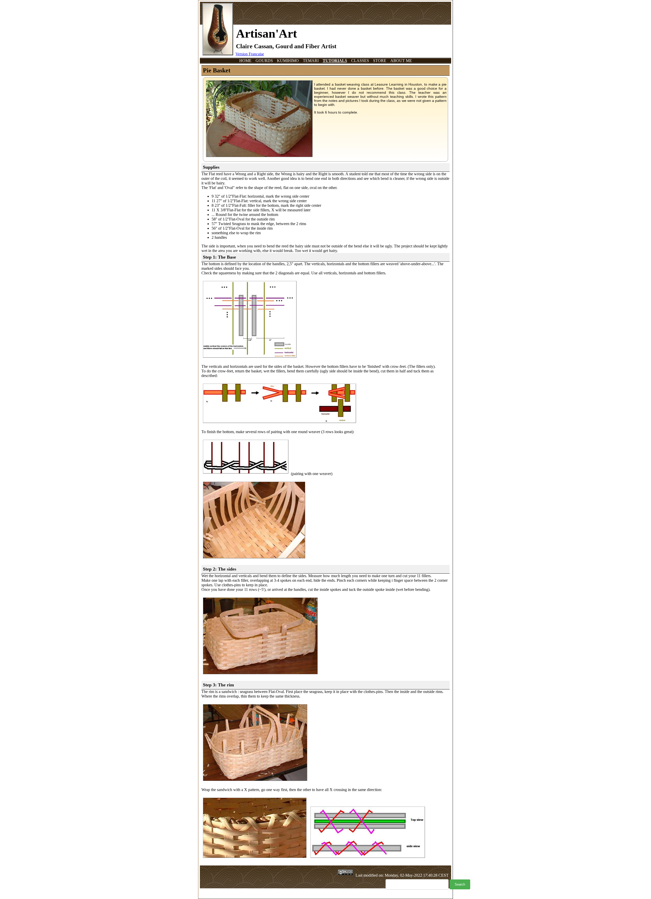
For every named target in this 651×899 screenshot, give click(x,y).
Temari (311, 60)
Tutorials (335, 60)
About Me (401, 60)
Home (245, 60)
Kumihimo (288, 60)
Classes (360, 60)
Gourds (264, 60)
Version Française (249, 54)
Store (379, 60)
